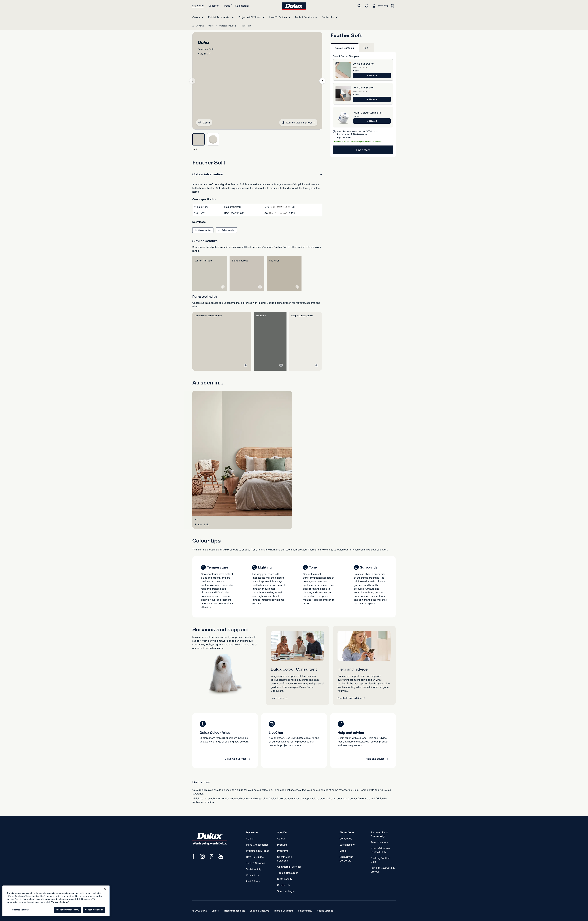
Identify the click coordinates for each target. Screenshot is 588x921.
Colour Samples (344, 47)
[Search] (359, 6)
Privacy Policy (305, 910)
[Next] (322, 81)
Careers (215, 910)
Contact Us (252, 875)
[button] (204, 122)
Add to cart (372, 75)
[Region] (367, 6)
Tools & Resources (287, 872)
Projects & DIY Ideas (257, 850)
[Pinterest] (212, 856)
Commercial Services (289, 866)
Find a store (363, 149)
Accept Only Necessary (67, 909)
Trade (227, 5)
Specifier (213, 5)
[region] (56, 901)
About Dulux (346, 832)
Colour (250, 838)
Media (343, 850)
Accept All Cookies (94, 909)
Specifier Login (285, 891)
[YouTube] (221, 856)
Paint (366, 47)
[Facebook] (193, 856)
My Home (198, 5)
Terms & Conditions (283, 910)
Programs (282, 850)
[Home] (194, 25)
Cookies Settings (20, 909)
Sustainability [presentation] (253, 869)
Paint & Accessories (257, 844)
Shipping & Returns (259, 910)
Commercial (242, 5)
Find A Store (253, 881)
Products (282, 844)
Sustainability (284, 878)
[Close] (104, 889)
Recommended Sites (234, 910)
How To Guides (255, 856)
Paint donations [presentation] (379, 842)
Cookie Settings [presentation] (325, 910)
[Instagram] (202, 856)
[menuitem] (198, 17)
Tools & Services (255, 863)
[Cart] (393, 6)
